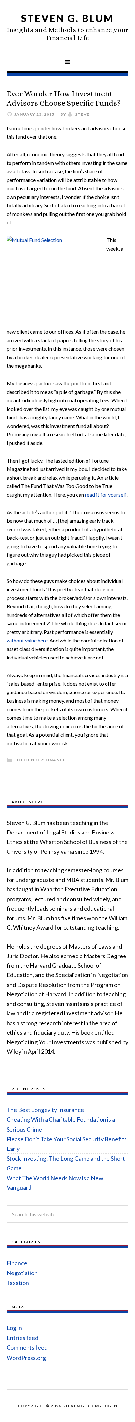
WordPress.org (26, 1357)
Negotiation (22, 1272)
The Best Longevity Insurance (45, 1109)
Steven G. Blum (67, 18)
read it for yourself (106, 494)
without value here (27, 640)
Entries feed (22, 1337)
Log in (14, 1327)
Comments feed (27, 1347)
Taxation (18, 1282)
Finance (56, 759)
